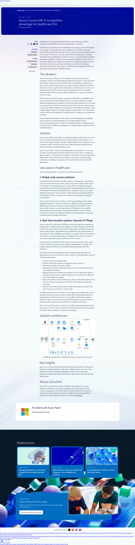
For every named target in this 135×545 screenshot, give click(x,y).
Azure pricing (70, 533)
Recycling (58, 544)
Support (17, 534)
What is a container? (27, 538)
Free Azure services (78, 533)
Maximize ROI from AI (109, 533)
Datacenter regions (33, 533)
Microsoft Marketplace (22, 536)
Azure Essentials (50, 533)
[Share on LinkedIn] (37, 44)
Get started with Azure (12, 533)
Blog (44, 536)
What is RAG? (36, 538)
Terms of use (41, 544)
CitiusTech (78, 395)
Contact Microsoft (21, 544)
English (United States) (5, 539)
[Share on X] (34, 44)
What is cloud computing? (101, 536)
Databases (34, 52)
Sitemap (14, 544)
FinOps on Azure (100, 533)
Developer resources (50, 536)
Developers (34, 64)
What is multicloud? (112, 536)
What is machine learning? (123, 536)
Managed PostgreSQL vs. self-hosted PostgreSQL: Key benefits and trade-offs (32, 472)
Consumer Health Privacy (6, 544)
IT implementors (33, 67)
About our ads (64, 544)
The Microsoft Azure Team (25, 27)
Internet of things (32, 54)
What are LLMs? (18, 538)
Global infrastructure (23, 533)
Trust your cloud (42, 533)
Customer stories (58, 533)
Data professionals (32, 61)
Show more (32, 71)
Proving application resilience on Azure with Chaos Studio (101, 471)
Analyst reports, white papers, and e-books (80, 536)
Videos (92, 536)
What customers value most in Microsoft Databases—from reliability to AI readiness (67, 472)
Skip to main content (5, 0)
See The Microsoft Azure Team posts (41, 412)
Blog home (21, 10)
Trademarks (46, 544)
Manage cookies (33, 544)
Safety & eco (53, 544)
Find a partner (31, 536)
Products (65, 533)
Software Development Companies (8, 536)
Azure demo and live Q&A (25, 534)
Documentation (39, 536)
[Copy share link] (28, 44)
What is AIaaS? (10, 538)
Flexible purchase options (89, 533)
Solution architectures (9, 534)
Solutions (117, 533)
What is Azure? (3, 533)
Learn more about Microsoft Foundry (31, 512)
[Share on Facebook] (31, 44)
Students (57, 536)
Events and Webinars (65, 536)
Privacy (27, 544)
